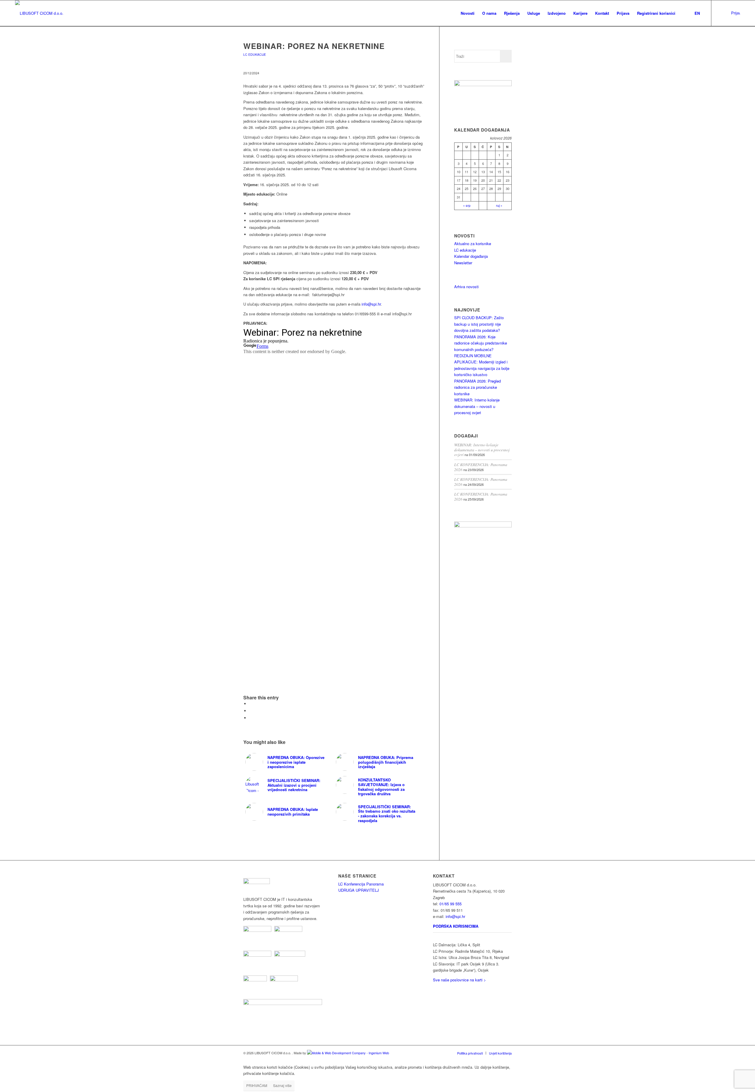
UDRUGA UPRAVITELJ (358, 890)
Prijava (735, 13)
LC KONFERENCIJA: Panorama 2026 (480, 467)
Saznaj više (282, 1085)
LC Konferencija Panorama (361, 884)
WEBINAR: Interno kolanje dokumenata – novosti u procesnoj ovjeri (477, 406)
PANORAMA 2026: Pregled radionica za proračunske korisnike (477, 387)
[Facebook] (729, 13)
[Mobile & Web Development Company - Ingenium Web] (348, 1052)
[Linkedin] (720, 13)
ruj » (499, 205)
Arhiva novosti (466, 286)
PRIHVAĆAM (256, 1085)
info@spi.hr (371, 304)
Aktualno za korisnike (472, 243)
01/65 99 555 (450, 903)
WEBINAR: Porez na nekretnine (314, 45)
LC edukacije (465, 250)
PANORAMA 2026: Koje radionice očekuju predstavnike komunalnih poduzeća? (480, 343)
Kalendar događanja (471, 256)
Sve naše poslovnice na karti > (459, 980)
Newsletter (463, 262)
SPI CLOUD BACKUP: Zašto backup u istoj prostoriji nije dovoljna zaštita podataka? (479, 324)
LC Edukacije (254, 54)
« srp (466, 205)
